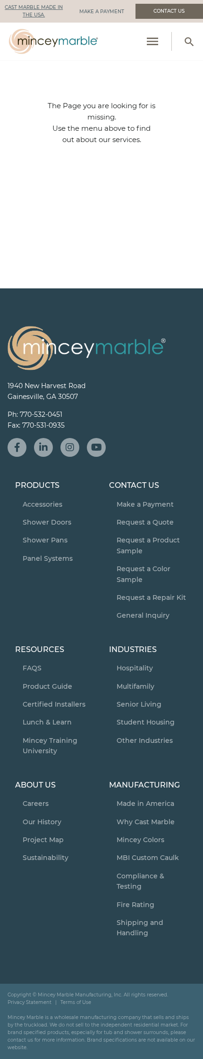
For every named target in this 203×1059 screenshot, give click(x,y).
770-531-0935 (43, 425)
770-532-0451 (41, 414)
